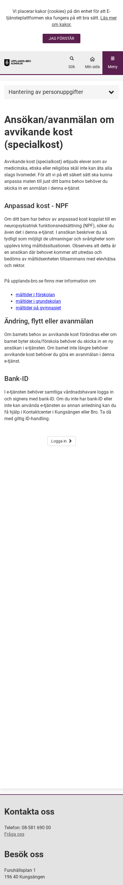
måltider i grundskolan (38, 301)
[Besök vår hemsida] (17, 62)
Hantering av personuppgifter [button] (46, 91)
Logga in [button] (59, 441)
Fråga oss (14, 834)
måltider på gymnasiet (38, 308)
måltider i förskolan (35, 294)
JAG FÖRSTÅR (61, 38)
